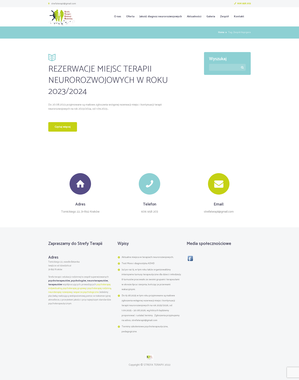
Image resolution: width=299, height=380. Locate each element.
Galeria (210, 17)
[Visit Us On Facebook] (190, 256)
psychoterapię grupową (74, 288)
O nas (117, 17)
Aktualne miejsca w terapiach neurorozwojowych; (148, 257)
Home (221, 32)
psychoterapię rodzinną (99, 288)
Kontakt (239, 17)
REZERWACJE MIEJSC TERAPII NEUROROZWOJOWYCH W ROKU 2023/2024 (108, 80)
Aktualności (194, 17)
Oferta (130, 17)
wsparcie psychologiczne (86, 292)
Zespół (224, 17)
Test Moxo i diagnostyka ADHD (138, 263)
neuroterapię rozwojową (60, 292)
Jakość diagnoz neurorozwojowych (160, 17)
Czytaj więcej (63, 127)
